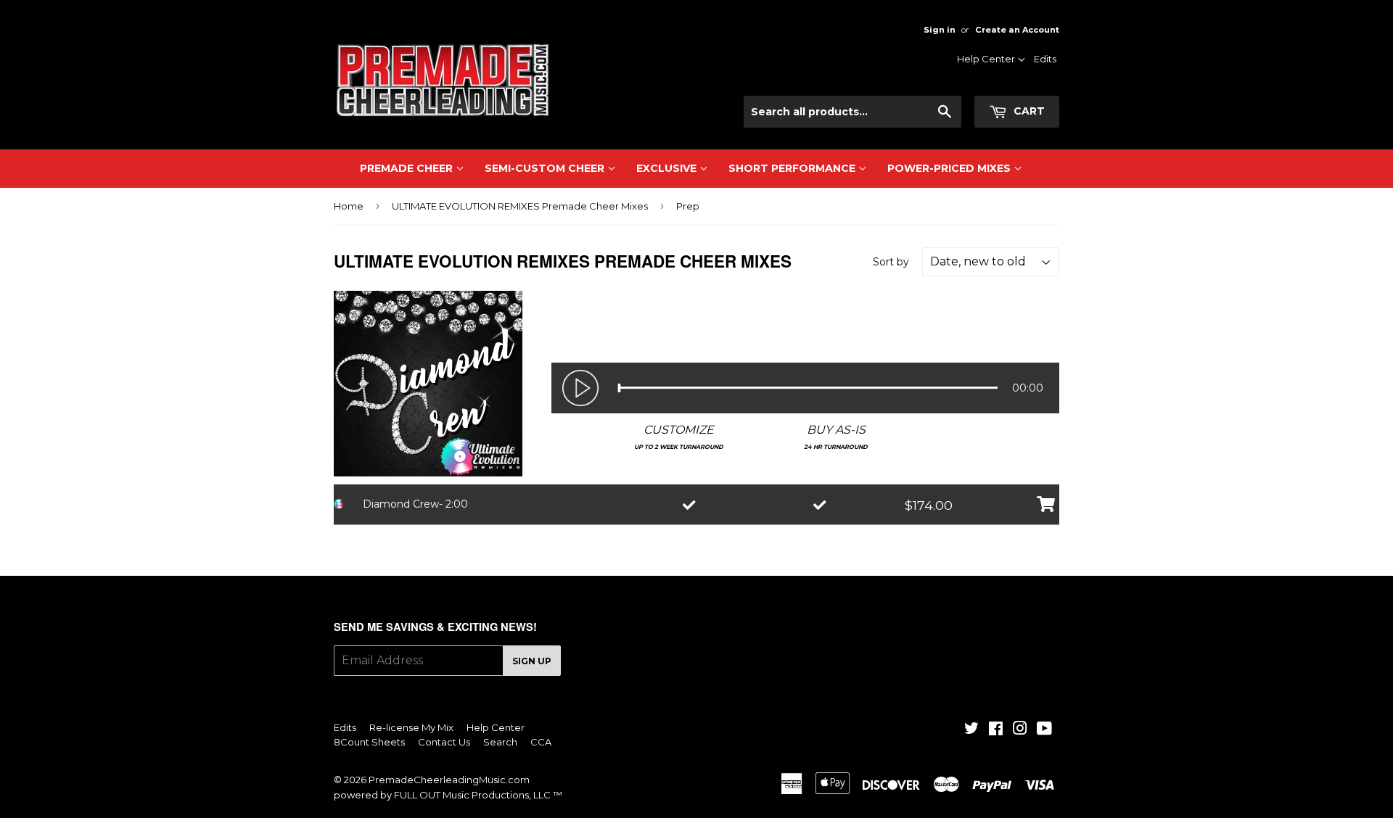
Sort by (891, 261)
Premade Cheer (408, 168)
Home (348, 206)
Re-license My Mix (411, 727)
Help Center (987, 59)
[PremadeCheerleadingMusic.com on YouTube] (1044, 730)
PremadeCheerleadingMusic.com (449, 779)
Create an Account (1017, 30)
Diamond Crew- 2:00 (415, 504)
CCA (540, 742)
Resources (988, 80)
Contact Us (987, 99)
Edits (1045, 59)
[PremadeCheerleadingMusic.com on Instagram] (1020, 730)
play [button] (580, 388)
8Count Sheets (369, 742)
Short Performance (793, 168)
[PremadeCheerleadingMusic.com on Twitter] (971, 730)
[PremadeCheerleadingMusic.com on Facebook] (995, 730)
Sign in (940, 30)
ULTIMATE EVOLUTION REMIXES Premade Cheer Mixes (520, 206)
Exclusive (667, 168)
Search (500, 742)
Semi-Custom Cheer (546, 168)
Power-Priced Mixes (950, 168)
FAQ (1003, 118)
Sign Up (531, 661)
